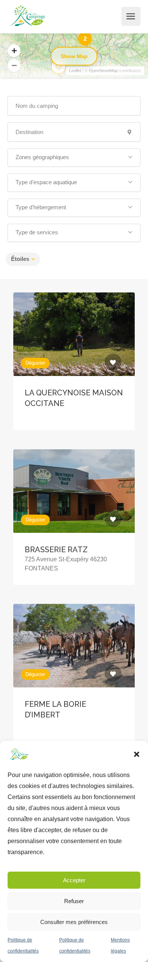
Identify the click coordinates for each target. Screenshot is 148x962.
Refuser (74, 901)
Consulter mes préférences (74, 922)
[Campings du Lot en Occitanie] (28, 16)
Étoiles (20, 259)
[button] (136, 754)
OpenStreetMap (103, 70)
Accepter (74, 880)
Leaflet (75, 70)
